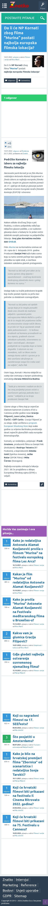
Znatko (25, 153)
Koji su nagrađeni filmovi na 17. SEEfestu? (26, 720)
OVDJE (12, 241)
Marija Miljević (20, 673)
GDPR (7, 896)
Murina (13, 68)
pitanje (15, 57)
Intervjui (22, 879)
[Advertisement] (24, 119)
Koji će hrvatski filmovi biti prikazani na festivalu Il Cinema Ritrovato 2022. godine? (28, 796)
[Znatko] (19, 4)
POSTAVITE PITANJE (20, 18)
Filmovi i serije (39, 565)
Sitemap (20, 896)
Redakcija (25, 151)
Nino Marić (15, 59)
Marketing (10, 885)
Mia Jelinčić (19, 730)
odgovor (16, 151)
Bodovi (8, 890)
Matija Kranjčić (28, 747)
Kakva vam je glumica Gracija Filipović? (24, 637)
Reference (29, 885)
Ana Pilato (18, 593)
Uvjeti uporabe (27, 890)
